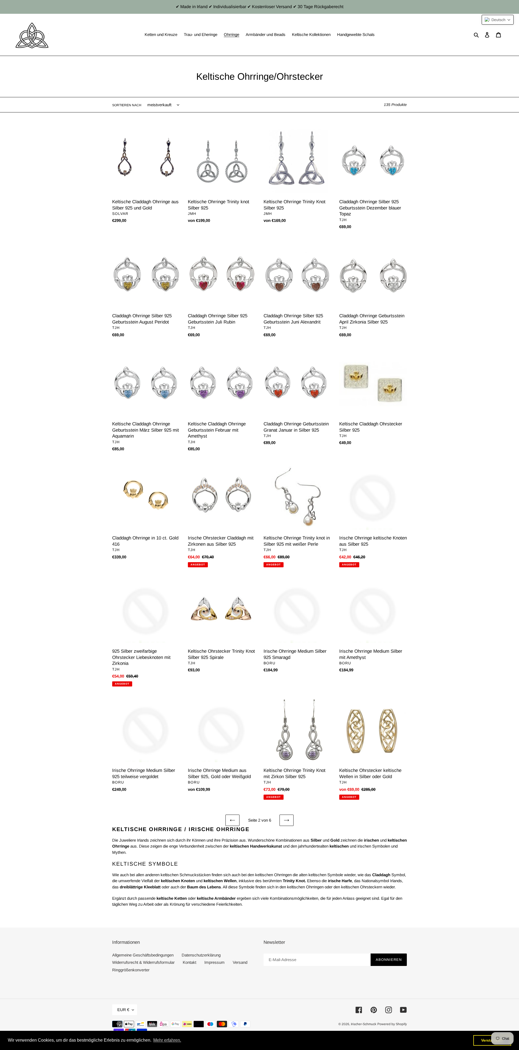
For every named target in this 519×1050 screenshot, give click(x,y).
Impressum (214, 962)
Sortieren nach (126, 105)
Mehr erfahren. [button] (167, 1040)
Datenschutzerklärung (201, 955)
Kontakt (189, 962)
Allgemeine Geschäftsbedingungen (143, 955)
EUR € (123, 1009)
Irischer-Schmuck (363, 1024)
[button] (497, 19)
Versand (240, 962)
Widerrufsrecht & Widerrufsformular (143, 962)
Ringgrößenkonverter (130, 970)
